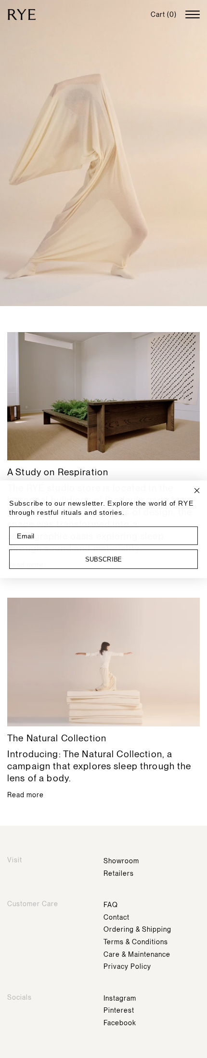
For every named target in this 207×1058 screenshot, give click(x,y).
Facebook (120, 1023)
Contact (116, 917)
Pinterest (119, 1010)
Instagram (120, 998)
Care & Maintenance (137, 954)
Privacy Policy (127, 966)
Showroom (121, 861)
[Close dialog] (197, 490)
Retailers (119, 873)
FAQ (111, 905)
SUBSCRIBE (103, 558)
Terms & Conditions (136, 942)
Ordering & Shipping (137, 929)
